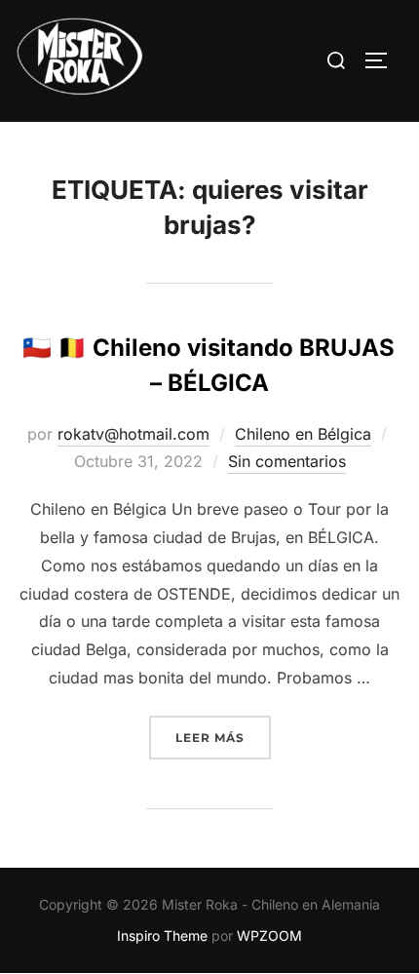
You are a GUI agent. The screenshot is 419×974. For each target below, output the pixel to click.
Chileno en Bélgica (303, 434)
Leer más (223, 737)
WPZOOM (269, 935)
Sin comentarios (287, 461)
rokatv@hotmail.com (133, 434)
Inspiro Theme (162, 935)
